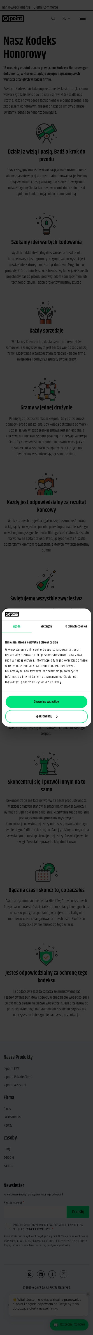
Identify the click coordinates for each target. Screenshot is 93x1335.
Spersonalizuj (44, 716)
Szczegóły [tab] (47, 626)
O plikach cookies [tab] (76, 626)
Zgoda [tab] (17, 626)
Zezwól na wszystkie (46, 701)
